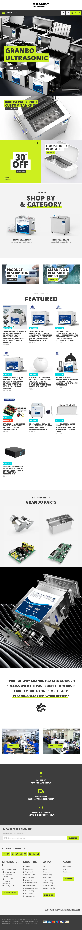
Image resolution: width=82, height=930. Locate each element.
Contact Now (56, 746)
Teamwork (66, 869)
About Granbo (67, 866)
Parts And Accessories (6, 882)
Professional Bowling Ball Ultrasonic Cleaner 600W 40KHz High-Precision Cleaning (40, 426)
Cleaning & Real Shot (49, 888)
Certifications (67, 872)
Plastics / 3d (28, 869)
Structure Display (48, 883)
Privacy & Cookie (48, 880)
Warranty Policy (47, 874)
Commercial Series (10, 869)
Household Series (10, 879)
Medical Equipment (30, 883)
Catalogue (46, 872)
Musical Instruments (31, 888)
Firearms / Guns (29, 874)
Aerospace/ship (30, 896)
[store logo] (41, 4)
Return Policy (47, 877)
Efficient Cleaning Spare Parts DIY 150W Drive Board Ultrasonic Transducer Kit (14, 426)
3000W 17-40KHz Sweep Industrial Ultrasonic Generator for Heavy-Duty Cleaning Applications (13, 470)
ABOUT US (13, 746)
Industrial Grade (9, 872)
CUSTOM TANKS (10, 893)
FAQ (44, 866)
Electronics (28, 880)
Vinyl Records (29, 872)
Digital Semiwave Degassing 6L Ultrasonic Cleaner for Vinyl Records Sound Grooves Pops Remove (67, 381)
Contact (68, 879)
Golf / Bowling (29, 893)
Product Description (49, 885)
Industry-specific (9, 886)
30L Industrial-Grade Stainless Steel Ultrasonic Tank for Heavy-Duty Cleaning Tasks (65, 427)
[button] (37, 249)
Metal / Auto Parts (30, 885)
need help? (48, 895)
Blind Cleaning (29, 891)
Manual (45, 869)
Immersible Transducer (7, 875)
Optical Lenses (29, 877)
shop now (13, 68)
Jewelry (27, 866)
